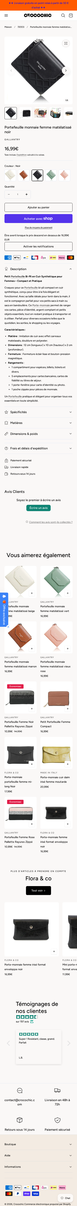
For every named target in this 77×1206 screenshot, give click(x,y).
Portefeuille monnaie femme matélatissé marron (20, 664)
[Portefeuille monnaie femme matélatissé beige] (20, 582)
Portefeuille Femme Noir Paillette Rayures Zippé (19, 724)
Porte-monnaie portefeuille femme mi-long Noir (18, 781)
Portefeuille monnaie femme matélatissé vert (54, 609)
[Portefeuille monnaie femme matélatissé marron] (20, 637)
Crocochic (18, 1204)
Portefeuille (18, 276)
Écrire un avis (38, 508)
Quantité (9, 186)
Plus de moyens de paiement (38, 227)
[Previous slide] (11, 71)
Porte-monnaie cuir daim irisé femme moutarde (55, 780)
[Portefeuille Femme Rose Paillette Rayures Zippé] (20, 813)
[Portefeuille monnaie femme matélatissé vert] (56, 582)
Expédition (22, 155)
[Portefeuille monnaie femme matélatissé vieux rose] (56, 637)
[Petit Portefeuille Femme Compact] (56, 697)
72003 (21, 27)
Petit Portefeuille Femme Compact (55, 724)
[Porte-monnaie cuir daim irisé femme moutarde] (56, 753)
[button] (6, 15)
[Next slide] (66, 71)
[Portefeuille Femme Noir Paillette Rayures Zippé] (20, 697)
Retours (15, 473)
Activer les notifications (38, 246)
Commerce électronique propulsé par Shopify (47, 1204)
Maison (8, 27)
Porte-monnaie (41, 305)
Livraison (15, 467)
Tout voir (37, 890)
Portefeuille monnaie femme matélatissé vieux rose (55, 666)
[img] (40, 1017)
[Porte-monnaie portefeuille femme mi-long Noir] (20, 753)
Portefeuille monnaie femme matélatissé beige (19, 609)
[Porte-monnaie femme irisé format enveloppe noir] (56, 813)
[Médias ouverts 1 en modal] (66, 43)
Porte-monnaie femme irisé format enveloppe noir (54, 841)
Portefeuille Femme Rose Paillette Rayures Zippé (19, 839)
